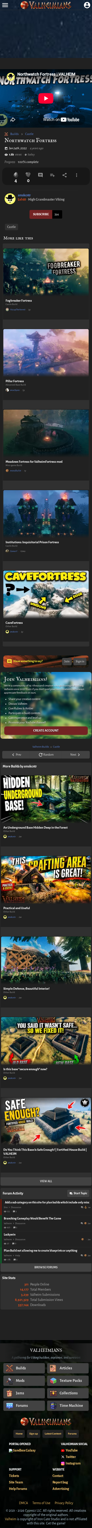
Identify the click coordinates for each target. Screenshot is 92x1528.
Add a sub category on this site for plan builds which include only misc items (47, 1202)
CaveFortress (14, 622)
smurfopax (15, 390)
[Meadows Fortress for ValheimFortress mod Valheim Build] (46, 434)
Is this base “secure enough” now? (25, 1069)
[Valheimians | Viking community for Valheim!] (46, 5)
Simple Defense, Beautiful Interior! (26, 988)
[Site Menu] (5, 5)
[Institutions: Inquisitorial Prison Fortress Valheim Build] (46, 514)
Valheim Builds (40, 746)
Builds (14, 134)
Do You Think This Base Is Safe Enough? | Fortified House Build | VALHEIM (45, 1151)
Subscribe (41, 214)
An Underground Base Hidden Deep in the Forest (35, 827)
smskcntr (24, 195)
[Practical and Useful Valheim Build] (46, 880)
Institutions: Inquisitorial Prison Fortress (32, 542)
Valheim (8, 1223)
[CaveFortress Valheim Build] (46, 595)
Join (66, 661)
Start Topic (80, 1193)
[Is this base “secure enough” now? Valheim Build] (46, 1041)
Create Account (46, 730)
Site (6, 1207)
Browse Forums (46, 1267)
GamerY (13, 551)
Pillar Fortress (15, 381)
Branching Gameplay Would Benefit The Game (32, 1218)
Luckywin (9, 1234)
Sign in (80, 661)
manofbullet (15, 470)
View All (46, 1181)
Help (17, 1255)
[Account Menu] (87, 5)
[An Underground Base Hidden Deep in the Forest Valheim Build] (46, 799)
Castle (29, 134)
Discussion (16, 1207)
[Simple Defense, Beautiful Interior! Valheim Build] (46, 961)
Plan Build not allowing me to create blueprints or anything (40, 1250)
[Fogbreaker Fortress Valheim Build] (46, 272)
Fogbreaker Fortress (19, 300)
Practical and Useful (16, 908)
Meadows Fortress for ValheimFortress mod (34, 461)
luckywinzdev (83, 1239)
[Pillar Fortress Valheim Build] (46, 353)
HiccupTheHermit (17, 309)
